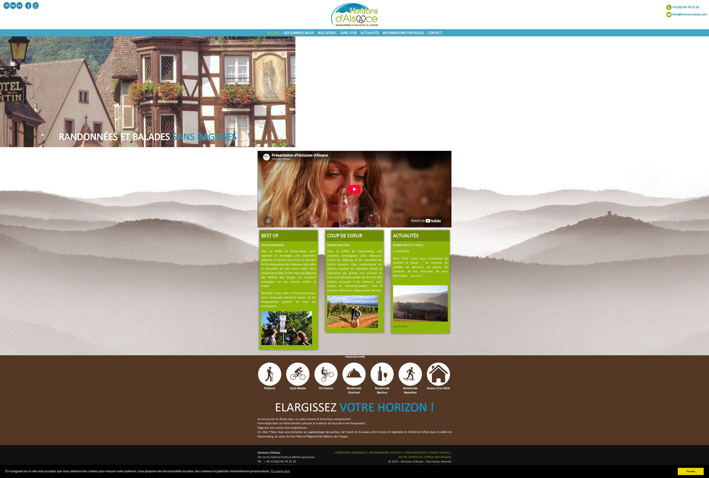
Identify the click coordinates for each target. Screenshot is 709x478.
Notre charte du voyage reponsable (425, 457)
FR (6, 5)
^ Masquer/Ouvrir (354, 356)
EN (13, 5)
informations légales (385, 452)
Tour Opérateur (415, 452)
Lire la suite (400, 326)
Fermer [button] (690, 471)
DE (19, 5)
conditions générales (350, 452)
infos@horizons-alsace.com (689, 14)
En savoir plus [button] (280, 471)
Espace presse (439, 452)
